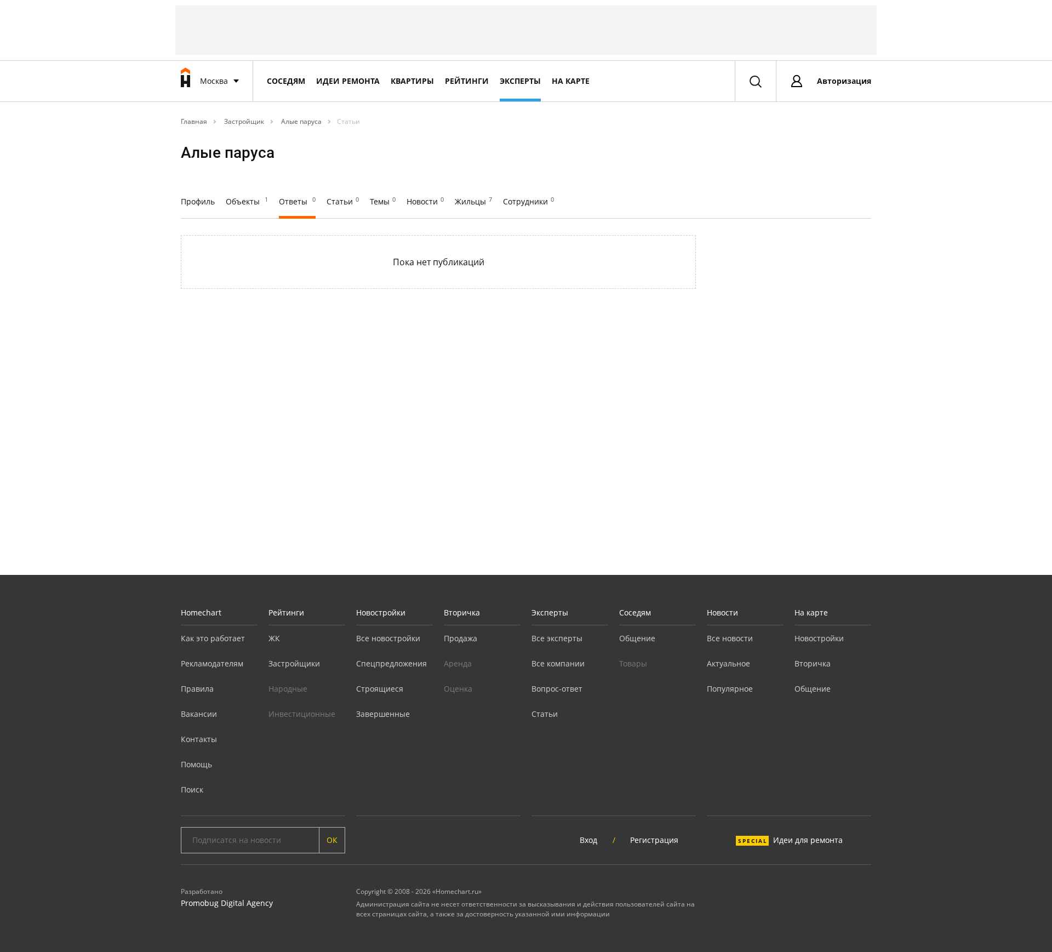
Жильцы (473, 201)
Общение (637, 638)
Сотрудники (528, 201)
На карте (571, 81)
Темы (383, 201)
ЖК (274, 638)
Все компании (558, 663)
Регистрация (654, 840)
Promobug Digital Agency (227, 903)
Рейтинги (467, 81)
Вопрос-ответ (556, 688)
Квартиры (412, 81)
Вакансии (199, 714)
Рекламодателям (212, 663)
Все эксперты (556, 638)
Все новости (730, 638)
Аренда (458, 663)
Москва (214, 81)
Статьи (348, 121)
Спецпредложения (391, 663)
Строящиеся (379, 688)
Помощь (196, 764)
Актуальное (728, 663)
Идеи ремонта (348, 81)
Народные (287, 688)
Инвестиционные (301, 714)
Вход (588, 840)
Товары (633, 663)
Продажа (460, 638)
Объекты (247, 201)
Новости (425, 201)
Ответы (297, 201)
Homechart (201, 612)
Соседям (286, 81)
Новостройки (380, 612)
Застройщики (294, 663)
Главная (194, 121)
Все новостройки (388, 638)
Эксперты (520, 81)
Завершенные (383, 714)
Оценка (458, 688)
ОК (332, 840)
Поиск (192, 789)
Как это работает (213, 638)
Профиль (198, 201)
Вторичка (462, 612)
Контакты (199, 739)
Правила (197, 688)
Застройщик (243, 121)
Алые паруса (300, 121)
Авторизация (844, 81)
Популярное (730, 688)
